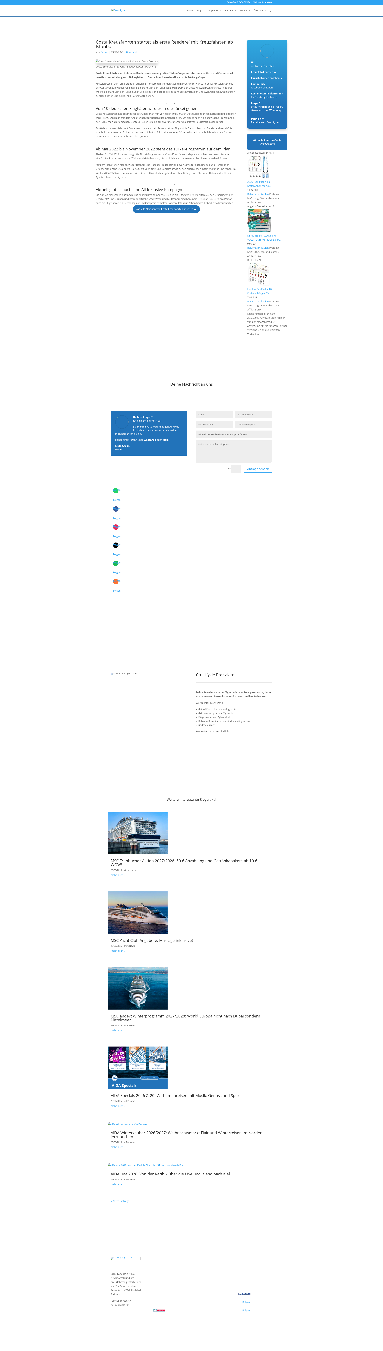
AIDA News (129, 1101)
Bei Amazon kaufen (258, 194)
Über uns (246, 1267)
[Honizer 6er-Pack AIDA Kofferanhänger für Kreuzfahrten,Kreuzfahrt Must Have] (259, 285)
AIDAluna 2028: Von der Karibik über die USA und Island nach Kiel (170, 1174)
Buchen (229, 10)
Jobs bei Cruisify (250, 1279)
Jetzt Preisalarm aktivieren (217, 748)
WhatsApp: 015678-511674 (238, 2)
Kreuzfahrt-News (251, 1271)
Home (190, 10)
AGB (145, 1325)
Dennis (104, 52)
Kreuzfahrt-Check (208, 1267)
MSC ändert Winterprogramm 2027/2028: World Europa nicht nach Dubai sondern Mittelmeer (185, 1018)
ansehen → (267, 78)
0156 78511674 (161, 1298)
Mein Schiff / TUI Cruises (170, 1271)
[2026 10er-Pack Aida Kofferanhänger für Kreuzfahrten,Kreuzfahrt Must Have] (259, 177)
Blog (199, 10)
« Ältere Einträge (120, 1201)
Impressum (117, 1325)
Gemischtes (132, 52)
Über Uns (258, 10)
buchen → (263, 72)
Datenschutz (133, 1325)
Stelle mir (259, 106)
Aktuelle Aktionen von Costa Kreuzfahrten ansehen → (166, 209)
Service (243, 10)
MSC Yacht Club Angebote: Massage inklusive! (152, 940)
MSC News (129, 945)
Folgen (117, 499)
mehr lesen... (118, 875)
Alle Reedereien (165, 1283)
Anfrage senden (258, 469)
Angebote (213, 10)
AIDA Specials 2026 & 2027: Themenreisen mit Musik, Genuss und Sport (176, 1095)
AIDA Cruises (163, 1267)
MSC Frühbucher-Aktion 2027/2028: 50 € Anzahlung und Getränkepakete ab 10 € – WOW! (185, 862)
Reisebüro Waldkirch (253, 1283)
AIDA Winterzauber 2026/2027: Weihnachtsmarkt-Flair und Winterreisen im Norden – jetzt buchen (188, 1134)
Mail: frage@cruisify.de (262, 2)
